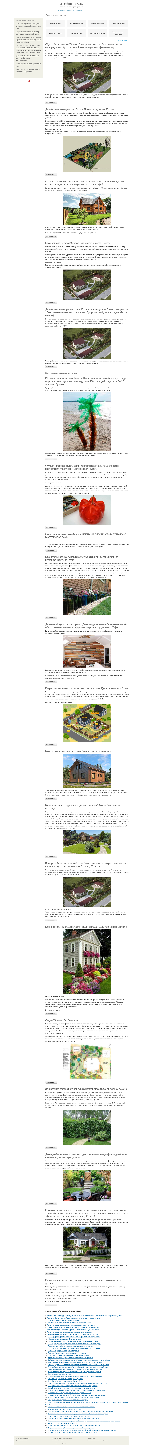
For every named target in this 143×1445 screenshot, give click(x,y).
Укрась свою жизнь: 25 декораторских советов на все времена (70, 1358)
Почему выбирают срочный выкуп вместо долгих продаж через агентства (73, 1318)
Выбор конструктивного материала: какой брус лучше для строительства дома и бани (79, 1360)
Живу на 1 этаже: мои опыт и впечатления (63, 1423)
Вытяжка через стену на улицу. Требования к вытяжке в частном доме (73, 1397)
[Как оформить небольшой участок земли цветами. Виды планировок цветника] (87, 961)
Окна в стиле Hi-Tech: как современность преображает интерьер (70, 1322)
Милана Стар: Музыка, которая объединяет (63, 1351)
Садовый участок (97, 23)
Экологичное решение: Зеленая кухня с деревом (65, 1379)
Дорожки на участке (76, 23)
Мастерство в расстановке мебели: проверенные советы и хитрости (72, 1432)
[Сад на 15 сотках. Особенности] (87, 1061)
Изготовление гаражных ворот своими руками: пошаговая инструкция (73, 1341)
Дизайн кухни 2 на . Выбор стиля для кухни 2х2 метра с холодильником (27, 58)
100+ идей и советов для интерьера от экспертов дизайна (68, 1355)
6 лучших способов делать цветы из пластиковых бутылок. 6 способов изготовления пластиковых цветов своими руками (82, 467)
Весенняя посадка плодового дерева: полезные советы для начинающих (73, 1330)
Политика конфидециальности (59, 1440)
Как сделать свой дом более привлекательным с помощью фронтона (72, 1386)
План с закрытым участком (118, 33)
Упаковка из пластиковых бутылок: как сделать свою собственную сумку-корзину (77, 1390)
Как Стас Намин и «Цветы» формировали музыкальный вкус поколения (74, 1348)
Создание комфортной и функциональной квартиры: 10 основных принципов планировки (80, 1411)
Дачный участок (55, 23)
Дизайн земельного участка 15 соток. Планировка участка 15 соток (79, 109)
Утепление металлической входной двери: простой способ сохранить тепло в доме (78, 1414)
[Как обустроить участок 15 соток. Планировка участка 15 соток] (87, 285)
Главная (61, 10)
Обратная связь (91, 1438)
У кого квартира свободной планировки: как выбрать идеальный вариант (74, 1372)
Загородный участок (97, 33)
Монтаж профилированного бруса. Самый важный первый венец (79, 751)
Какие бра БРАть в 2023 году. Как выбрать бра (64, 1409)
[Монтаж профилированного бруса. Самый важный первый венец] (87, 771)
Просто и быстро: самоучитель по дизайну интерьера (67, 1353)
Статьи (79, 10)
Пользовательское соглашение (64, 1438)
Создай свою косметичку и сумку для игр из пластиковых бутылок (71, 1388)
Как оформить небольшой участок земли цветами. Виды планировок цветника (86, 926)
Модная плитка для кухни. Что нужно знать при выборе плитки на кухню (74, 1425)
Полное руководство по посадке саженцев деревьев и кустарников (71, 1325)
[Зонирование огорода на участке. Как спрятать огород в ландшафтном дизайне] (87, 1127)
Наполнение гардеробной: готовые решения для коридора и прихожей (72, 1334)
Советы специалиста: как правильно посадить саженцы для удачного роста (74, 1327)
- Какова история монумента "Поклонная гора (64, 1339)
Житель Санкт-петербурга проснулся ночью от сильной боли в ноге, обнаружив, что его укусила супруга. (84, 1315)
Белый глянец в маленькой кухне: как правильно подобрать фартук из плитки (28, 26)
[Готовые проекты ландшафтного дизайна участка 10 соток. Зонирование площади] (87, 842)
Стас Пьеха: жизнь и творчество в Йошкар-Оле (65, 1381)
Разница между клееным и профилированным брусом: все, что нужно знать (75, 1362)
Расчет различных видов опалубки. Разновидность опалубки (69, 1393)
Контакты (54, 1438)
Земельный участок (118, 23)
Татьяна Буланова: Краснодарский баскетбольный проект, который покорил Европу (78, 1367)
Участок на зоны (76, 33)
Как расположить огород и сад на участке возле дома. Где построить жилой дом (86, 688)
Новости (70, 10)
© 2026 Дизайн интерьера (22, 1438)
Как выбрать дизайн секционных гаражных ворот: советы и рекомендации (74, 1344)
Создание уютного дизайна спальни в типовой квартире (68, 1400)
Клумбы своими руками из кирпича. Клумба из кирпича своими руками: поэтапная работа (28, 40)
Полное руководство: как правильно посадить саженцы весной (70, 1332)
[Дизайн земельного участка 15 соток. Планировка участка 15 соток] (87, 154)
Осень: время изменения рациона (60, 1374)
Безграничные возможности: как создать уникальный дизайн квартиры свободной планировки (82, 1430)
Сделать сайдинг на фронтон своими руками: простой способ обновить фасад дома (78, 1383)
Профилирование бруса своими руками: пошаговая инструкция (71, 1346)
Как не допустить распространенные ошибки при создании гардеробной (74, 1337)
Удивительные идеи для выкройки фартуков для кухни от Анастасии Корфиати (76, 1395)
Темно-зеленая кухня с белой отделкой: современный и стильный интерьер (75, 1376)
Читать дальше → (51, 102)
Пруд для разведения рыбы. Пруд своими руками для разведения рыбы (74, 1418)
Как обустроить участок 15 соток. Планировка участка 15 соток (77, 243)
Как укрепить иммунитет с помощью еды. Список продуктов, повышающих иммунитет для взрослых (84, 1421)
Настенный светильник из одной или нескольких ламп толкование (71, 1407)
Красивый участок (55, 33)
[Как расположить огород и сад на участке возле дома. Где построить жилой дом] (87, 723)
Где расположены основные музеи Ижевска (63, 1320)
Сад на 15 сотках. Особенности (61, 1020)
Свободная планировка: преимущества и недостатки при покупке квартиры (75, 1369)
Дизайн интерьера (71, 3)
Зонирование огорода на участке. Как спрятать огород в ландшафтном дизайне (86, 1088)
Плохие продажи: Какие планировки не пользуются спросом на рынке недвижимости (78, 1365)
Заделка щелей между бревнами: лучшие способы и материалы (71, 1428)
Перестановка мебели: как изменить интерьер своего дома (69, 1416)
